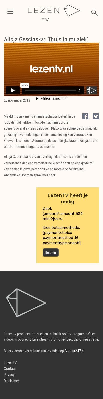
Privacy (9, 374)
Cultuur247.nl (74, 351)
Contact (10, 368)
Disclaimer (11, 381)
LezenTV (10, 362)
